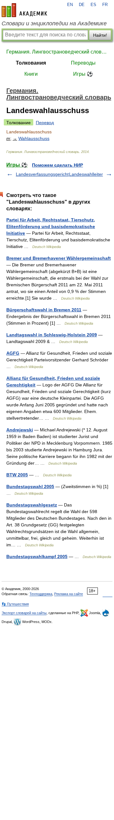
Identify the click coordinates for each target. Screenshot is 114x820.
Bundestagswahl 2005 (30, 486)
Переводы (83, 63)
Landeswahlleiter (86, 174)
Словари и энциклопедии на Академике (54, 23)
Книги (31, 74)
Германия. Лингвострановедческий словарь (57, 51)
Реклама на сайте (68, 594)
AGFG (12, 353)
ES (93, 5)
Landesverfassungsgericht (42, 174)
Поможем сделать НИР (57, 165)
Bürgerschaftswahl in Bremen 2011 (43, 309)
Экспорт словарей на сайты (24, 613)
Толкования (31, 63)
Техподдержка (40, 594)
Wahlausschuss (33, 138)
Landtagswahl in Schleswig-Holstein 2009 (51, 334)
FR (105, 5)
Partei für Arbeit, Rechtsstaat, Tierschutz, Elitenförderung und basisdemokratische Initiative (50, 226)
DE (82, 5)
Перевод (45, 122)
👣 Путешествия (15, 604)
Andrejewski (19, 429)
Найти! (100, 35)
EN (70, 5)
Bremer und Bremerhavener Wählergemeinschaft (58, 258)
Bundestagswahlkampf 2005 (36, 556)
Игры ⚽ (83, 74)
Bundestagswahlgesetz (31, 504)
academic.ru (24, 10)
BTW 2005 (17, 474)
